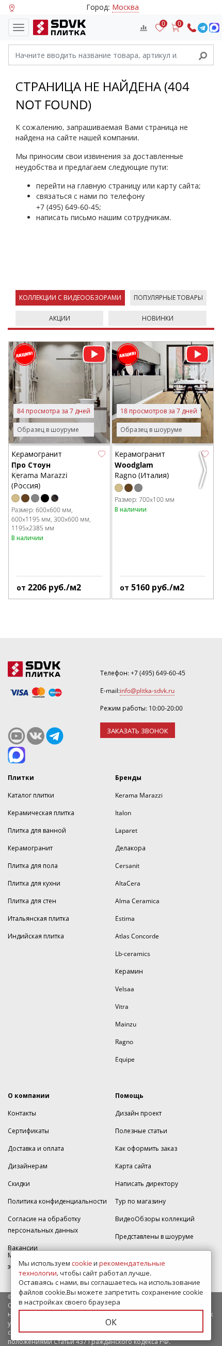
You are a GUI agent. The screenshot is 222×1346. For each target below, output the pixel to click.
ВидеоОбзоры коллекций (155, 1218)
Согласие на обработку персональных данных (44, 1224)
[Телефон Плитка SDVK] (191, 27)
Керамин (129, 971)
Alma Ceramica (137, 900)
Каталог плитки (31, 795)
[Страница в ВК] (35, 736)
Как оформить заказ (146, 1148)
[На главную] (57, 27)
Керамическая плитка (41, 812)
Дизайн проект (138, 1113)
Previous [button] (18, 474)
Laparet (126, 830)
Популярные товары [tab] (168, 297)
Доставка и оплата (36, 1148)
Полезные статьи (141, 1130)
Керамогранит (30, 848)
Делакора (130, 848)
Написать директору (146, 1183)
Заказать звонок (137, 730)
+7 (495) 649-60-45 (67, 207)
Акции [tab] (59, 318)
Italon (123, 812)
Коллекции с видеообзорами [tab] (70, 297)
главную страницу (108, 186)
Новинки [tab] (157, 318)
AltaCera (127, 883)
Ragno (124, 1041)
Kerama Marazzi (139, 795)
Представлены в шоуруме (154, 1236)
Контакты (22, 1113)
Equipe (125, 1059)
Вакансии (23, 1247)
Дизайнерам (27, 1166)
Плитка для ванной (37, 830)
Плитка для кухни (34, 883)
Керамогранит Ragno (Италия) (142, 464)
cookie (82, 1263)
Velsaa (124, 989)
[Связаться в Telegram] (202, 27)
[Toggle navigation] (18, 27)
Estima (125, 918)
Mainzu (125, 1024)
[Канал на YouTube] (16, 736)
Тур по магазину (140, 1201)
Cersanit (127, 865)
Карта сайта (133, 1166)
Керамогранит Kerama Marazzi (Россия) (39, 469)
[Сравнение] (143, 27)
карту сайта (178, 186)
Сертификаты (28, 1130)
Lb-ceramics (132, 953)
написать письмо (66, 217)
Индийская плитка (36, 936)
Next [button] (204, 474)
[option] (59, 470)
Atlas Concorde (137, 936)
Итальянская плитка (38, 918)
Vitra (122, 1006)
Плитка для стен (32, 900)
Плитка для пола (33, 865)
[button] (101, 453)
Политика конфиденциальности (57, 1201)
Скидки (19, 1183)
